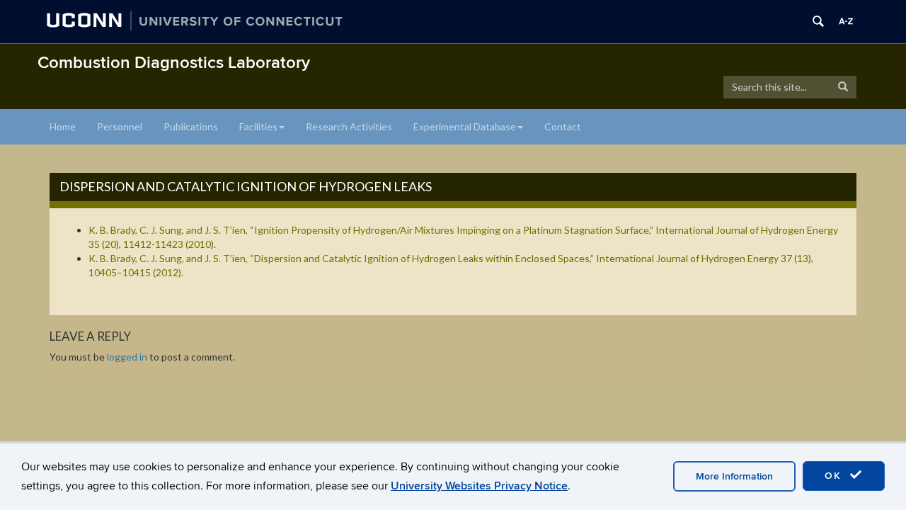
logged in (127, 357)
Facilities (258, 126)
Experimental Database (464, 126)
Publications (191, 126)
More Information (734, 476)
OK (835, 476)
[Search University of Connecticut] (818, 21)
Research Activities (349, 126)
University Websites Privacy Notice (479, 486)
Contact (562, 126)
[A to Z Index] (846, 21)
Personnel (119, 126)
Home (63, 126)
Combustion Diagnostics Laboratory (174, 62)
